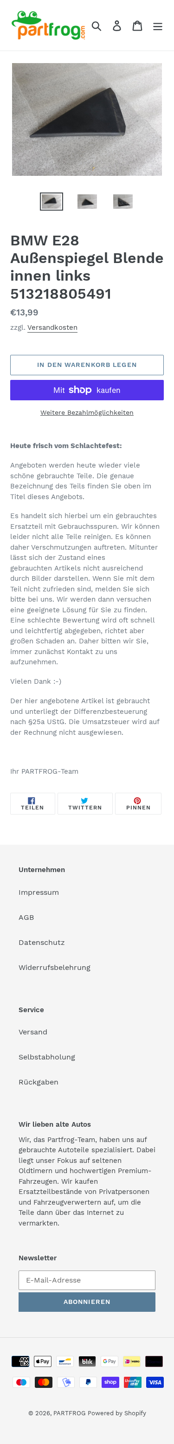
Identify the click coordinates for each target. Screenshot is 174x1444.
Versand (33, 1031)
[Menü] (158, 25)
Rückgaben (38, 1082)
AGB (26, 917)
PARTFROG (69, 1413)
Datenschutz (42, 942)
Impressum (39, 892)
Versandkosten (52, 327)
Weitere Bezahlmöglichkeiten (87, 412)
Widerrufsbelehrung (54, 967)
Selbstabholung (47, 1057)
